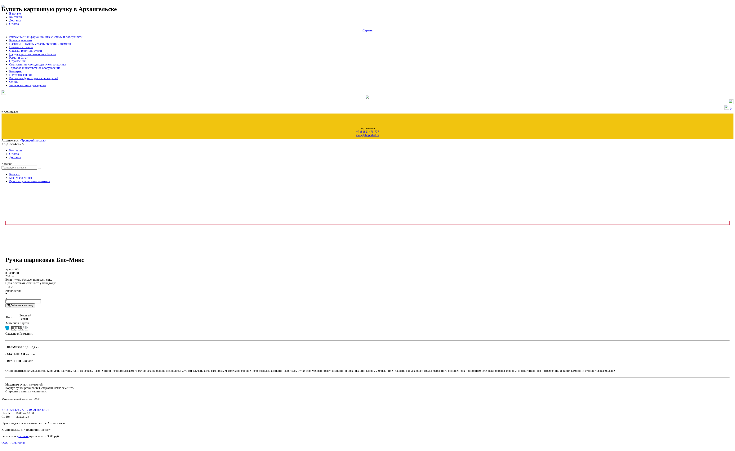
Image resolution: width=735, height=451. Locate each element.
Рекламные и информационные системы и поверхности (45, 36)
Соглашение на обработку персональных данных (21, 446)
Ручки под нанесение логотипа (29, 181)
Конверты (15, 71)
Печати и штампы (21, 47)
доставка (23, 436)
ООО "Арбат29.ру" (14, 442)
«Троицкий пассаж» (33, 140)
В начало (15, 13)
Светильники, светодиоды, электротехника (37, 64)
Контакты (15, 17)
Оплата (14, 23)
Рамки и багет (18, 57)
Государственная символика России (32, 54)
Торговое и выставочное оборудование (34, 67)
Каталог (14, 174)
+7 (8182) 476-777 (367, 131)
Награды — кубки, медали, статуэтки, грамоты (40, 43)
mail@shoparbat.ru (367, 135)
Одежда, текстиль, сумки (25, 50)
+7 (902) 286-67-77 (37, 409)
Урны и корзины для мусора (27, 85)
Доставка (15, 20)
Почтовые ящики (20, 74)
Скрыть (367, 30)
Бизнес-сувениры (20, 40)
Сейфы (13, 81)
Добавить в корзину (21, 305)
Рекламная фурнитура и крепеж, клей (33, 78)
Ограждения (17, 61)
